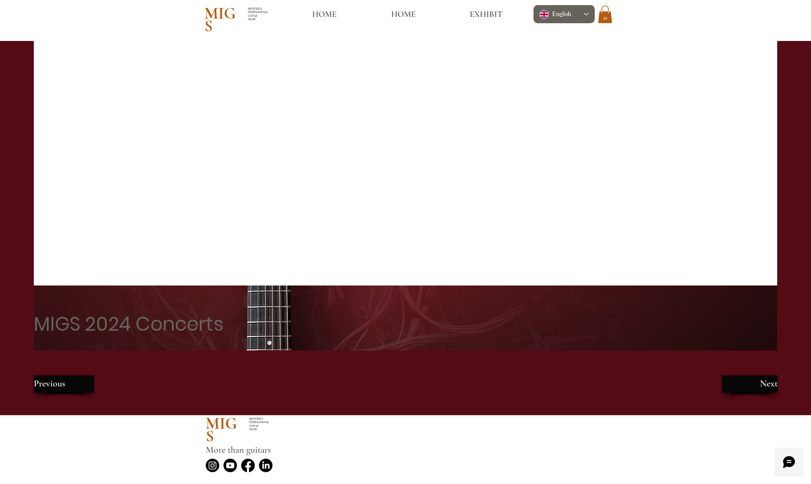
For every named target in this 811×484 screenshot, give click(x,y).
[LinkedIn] (265, 465)
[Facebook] (248, 465)
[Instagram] (212, 465)
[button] (605, 14)
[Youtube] (230, 465)
